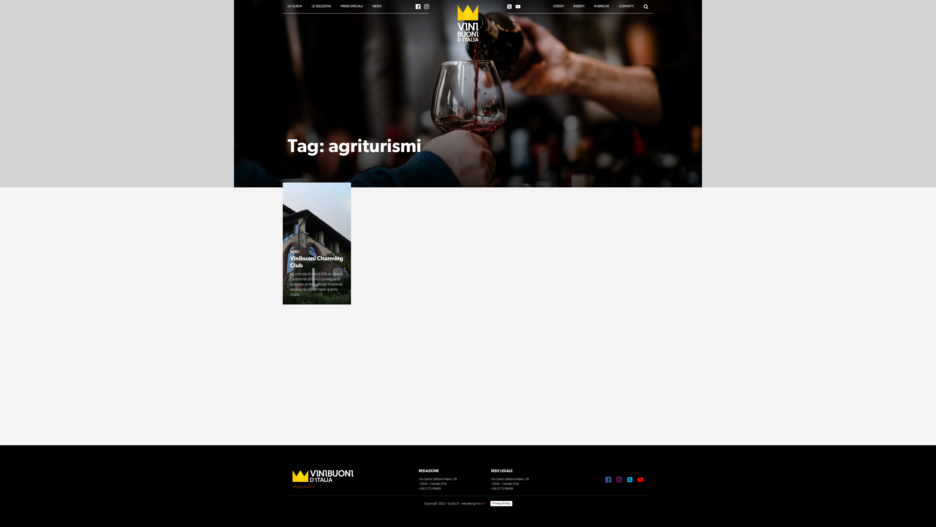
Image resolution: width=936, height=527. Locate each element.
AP (484, 503)
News (295, 252)
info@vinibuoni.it (303, 486)
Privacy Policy (501, 503)
